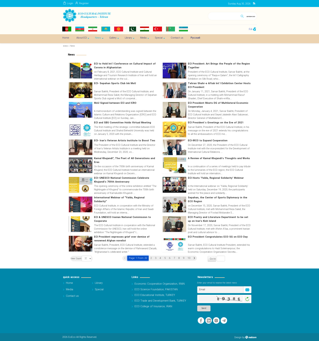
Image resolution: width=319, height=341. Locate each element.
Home (69, 283)
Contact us (72, 296)
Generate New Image (247, 299)
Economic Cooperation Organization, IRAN (160, 284)
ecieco (65, 46)
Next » (194, 258)
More (206, 192)
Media (69, 289)
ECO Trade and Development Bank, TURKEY (160, 301)
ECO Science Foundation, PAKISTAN (156, 289)
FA (250, 29)
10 (189, 258)
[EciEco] (86, 15)
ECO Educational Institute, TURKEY (155, 295)
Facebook (201, 320)
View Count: (76, 258)
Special (99, 289)
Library (99, 283)
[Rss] (254, 3)
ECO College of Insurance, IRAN (153, 306)
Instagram (216, 320)
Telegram (224, 320)
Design (238, 337)
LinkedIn (209, 320)
